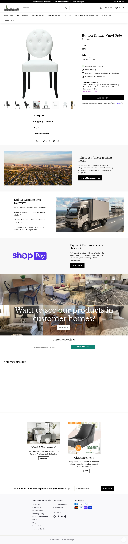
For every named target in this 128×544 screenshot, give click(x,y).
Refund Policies (38, 526)
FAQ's (36, 127)
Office (67, 15)
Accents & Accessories (86, 15)
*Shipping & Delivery (43, 121)
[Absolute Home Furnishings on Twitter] (62, 516)
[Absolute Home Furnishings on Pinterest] (65, 516)
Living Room (54, 15)
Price (84, 45)
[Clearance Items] (84, 438)
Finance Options (41, 133)
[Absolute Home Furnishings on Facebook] (58, 516)
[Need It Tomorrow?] (43, 433)
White (85, 59)
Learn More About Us (90, 178)
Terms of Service (39, 529)
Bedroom (8, 15)
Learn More (77, 265)
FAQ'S (34, 520)
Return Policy (37, 511)
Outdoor (107, 15)
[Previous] (5, 105)
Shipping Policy (38, 514)
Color (84, 55)
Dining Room (38, 15)
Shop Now (44, 458)
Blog (34, 523)
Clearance (9, 20)
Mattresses (22, 15)
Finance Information (40, 517)
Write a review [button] (83, 346)
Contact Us (37, 507)
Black (94, 59)
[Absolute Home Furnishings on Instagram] (55, 516)
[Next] (74, 105)
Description (38, 115)
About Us (36, 504)
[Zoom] (39, 63)
